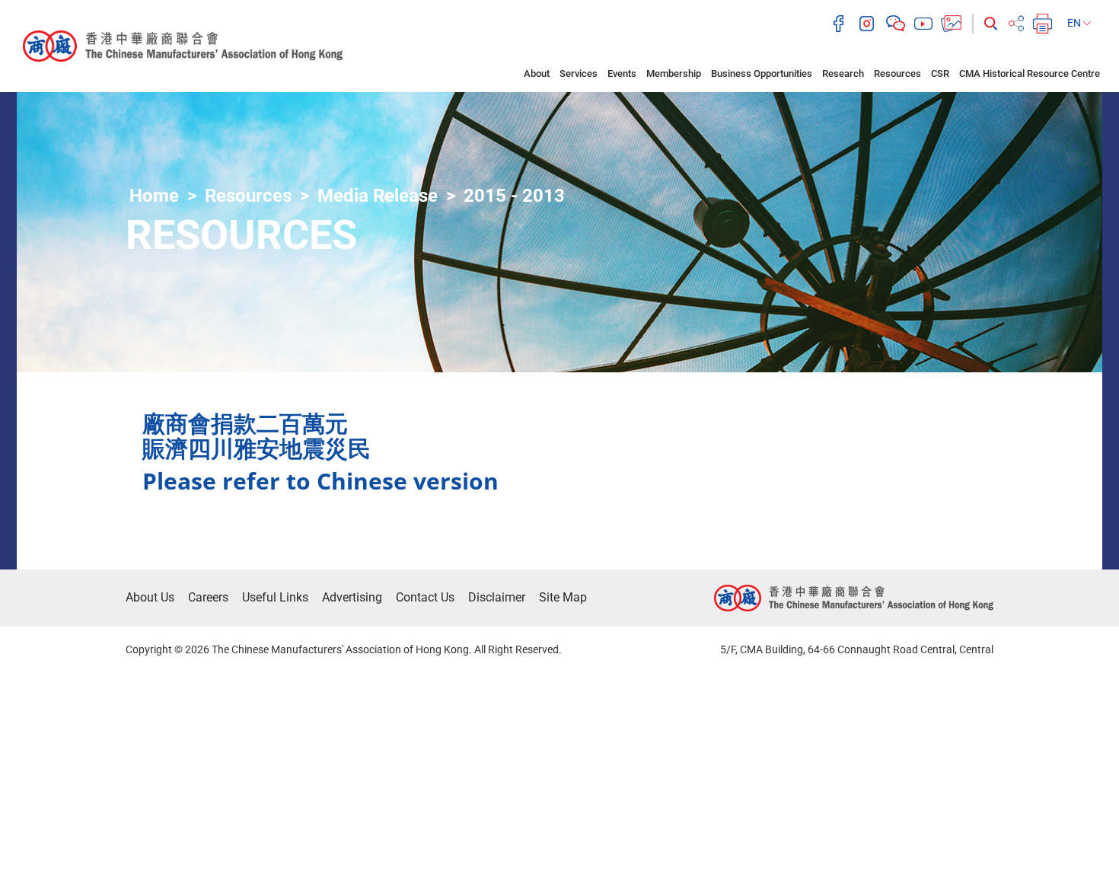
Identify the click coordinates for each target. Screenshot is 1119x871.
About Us (150, 597)
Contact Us (425, 597)
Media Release (377, 195)
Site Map (563, 597)
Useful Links (275, 597)
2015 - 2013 (514, 195)
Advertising (352, 597)
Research (843, 73)
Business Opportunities (761, 73)
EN (1075, 23)
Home (154, 195)
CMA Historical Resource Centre (1029, 73)
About (537, 73)
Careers (208, 597)
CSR (940, 73)
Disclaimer (496, 597)
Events (621, 73)
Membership (673, 73)
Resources (897, 73)
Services (579, 73)
